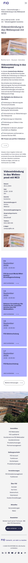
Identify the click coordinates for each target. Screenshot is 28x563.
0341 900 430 (8, 223)
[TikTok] (15, 553)
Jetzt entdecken (8, 283)
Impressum (14, 495)
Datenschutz (14, 492)
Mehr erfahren (12, 528)
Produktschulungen (14, 443)
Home (3, 9)
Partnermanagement (14, 445)
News (14, 511)
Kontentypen (14, 461)
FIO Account (14, 456)
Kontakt (14, 487)
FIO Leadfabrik (14, 434)
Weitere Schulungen (11, 383)
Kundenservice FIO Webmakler (14, 437)
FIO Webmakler (14, 432)
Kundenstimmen (14, 440)
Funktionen (14, 458)
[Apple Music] (21, 553)
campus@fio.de (9, 228)
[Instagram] (5, 553)
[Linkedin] (2, 553)
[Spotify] (18, 553)
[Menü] (26, 3)
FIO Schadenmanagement (14, 474)
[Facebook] (9, 553)
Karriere (14, 490)
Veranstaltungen (13, 9)
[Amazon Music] (25, 553)
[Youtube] (12, 553)
